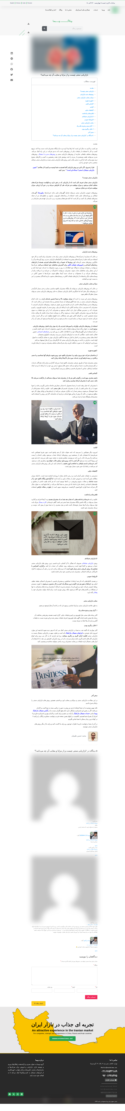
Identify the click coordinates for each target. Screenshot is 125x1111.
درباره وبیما (39, 993)
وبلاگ (58, 10)
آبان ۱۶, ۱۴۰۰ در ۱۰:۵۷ (38, 850)
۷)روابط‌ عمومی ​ (89, 118)
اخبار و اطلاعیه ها (48, 10)
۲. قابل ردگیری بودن (88, 126)
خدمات (95, 10)
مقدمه (92, 89)
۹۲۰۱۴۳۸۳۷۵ (110, 1010)
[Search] (44, 30)
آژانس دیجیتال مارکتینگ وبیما (87, 761)
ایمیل (73, 920)
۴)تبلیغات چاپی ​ (89, 109)
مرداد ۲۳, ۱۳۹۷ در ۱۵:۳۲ (38, 808)
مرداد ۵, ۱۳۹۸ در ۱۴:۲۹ (38, 838)
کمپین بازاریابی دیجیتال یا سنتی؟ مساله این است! (70, 169)
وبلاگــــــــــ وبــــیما (62, 21)
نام (96, 920)
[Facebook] (9, 1027)
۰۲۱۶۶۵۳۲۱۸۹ (109, 1005)
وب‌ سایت (49, 920)
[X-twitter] (13, 1027)
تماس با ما (65, 10)
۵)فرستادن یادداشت (88, 112)
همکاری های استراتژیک (81, 10)
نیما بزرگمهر (81, 873)
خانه (109, 10)
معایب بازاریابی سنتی (87, 120)
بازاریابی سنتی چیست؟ (87, 92)
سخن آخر (91, 129)
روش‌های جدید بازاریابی (87, 95)
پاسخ (87, 817)
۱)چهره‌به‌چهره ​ (89, 100)
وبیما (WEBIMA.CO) (78, 825)
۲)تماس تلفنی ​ (89, 103)
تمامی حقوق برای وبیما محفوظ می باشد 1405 (106, 1036)
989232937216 (109, 1027)
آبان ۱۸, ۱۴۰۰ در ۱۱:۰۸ (38, 873)
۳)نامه (92, 106)
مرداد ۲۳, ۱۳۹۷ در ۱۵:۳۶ (38, 826)
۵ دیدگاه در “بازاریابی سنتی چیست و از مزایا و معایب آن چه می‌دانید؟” (73, 132)
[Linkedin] (21, 1027)
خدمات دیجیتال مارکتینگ (62, 761)
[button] (12, 55)
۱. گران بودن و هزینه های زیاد (85, 123)
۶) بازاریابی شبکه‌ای (88, 115)
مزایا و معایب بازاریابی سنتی (85, 97)
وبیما (103, 10)
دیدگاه (95, 898)
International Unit (108, 1021)
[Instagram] (17, 1027)
